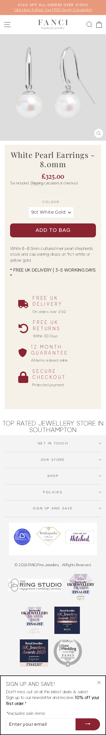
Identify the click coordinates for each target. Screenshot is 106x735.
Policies (53, 492)
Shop (53, 476)
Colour (51, 202)
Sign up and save (53, 508)
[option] (53, 7)
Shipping (36, 183)
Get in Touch (53, 443)
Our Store (53, 460)
